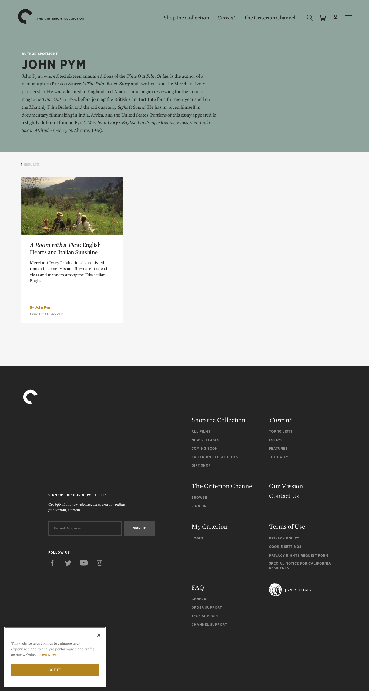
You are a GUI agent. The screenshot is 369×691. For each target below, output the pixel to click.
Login (197, 538)
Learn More (47, 654)
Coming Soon (205, 448)
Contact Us (284, 495)
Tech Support (205, 616)
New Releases (205, 440)
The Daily (278, 457)
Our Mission (286, 486)
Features (278, 448)
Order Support (207, 608)
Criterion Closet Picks (215, 457)
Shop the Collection (186, 17)
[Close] (99, 635)
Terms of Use (287, 526)
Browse (199, 497)
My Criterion (209, 526)
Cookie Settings (285, 547)
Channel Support (209, 624)
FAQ (198, 587)
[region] (55, 657)
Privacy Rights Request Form (298, 555)
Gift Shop (201, 465)
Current (226, 17)
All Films (201, 431)
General (200, 599)
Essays (35, 313)
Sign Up (199, 506)
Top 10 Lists (281, 431)
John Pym (43, 307)
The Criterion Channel (270, 17)
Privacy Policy (284, 538)
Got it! (55, 670)
